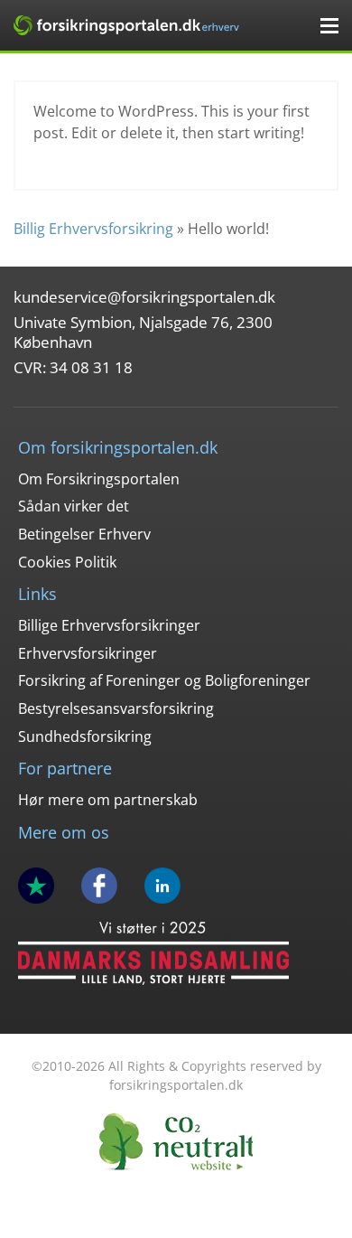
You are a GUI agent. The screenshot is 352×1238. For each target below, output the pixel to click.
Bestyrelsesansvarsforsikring (116, 708)
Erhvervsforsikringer (87, 653)
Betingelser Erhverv (84, 534)
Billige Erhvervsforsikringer (109, 625)
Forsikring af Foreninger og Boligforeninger (164, 680)
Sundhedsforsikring (85, 736)
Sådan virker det (73, 506)
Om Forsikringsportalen (99, 479)
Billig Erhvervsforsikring (93, 229)
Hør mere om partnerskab (108, 800)
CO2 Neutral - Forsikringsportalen (176, 1141)
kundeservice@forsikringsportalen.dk (144, 296)
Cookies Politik (67, 562)
